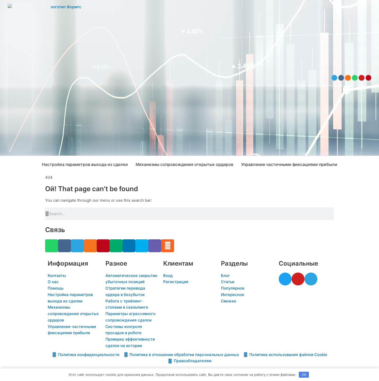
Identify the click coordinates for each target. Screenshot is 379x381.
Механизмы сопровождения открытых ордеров (184, 164)
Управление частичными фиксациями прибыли (289, 164)
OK (304, 374)
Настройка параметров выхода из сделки (85, 164)
